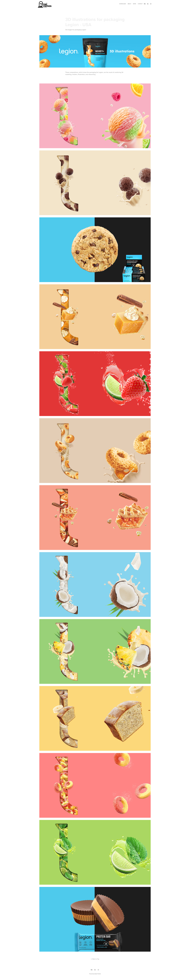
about (129, 4)
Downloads (122, 4)
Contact (140, 4)
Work (134, 4)
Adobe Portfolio (97, 973)
